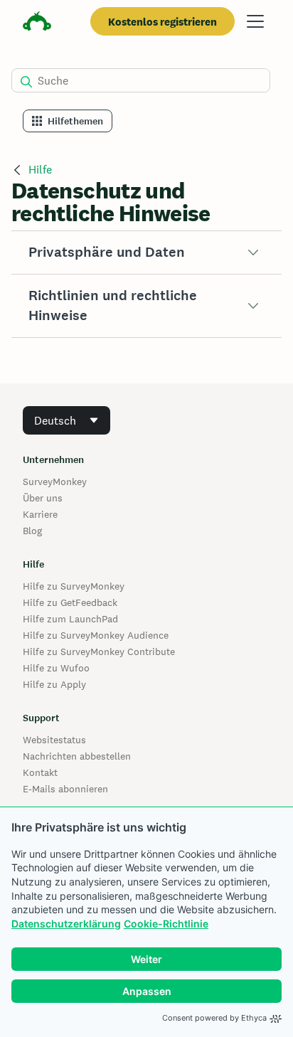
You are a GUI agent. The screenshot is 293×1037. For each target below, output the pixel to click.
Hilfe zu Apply (54, 684)
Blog (32, 530)
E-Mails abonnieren (65, 788)
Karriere (40, 514)
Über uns (43, 497)
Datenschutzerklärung (66, 924)
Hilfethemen (75, 121)
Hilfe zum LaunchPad (70, 618)
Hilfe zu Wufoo (56, 667)
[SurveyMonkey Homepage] (37, 23)
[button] (146, 252)
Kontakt (40, 772)
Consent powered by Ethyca (214, 1018)
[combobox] (66, 420)
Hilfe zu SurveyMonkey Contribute (99, 651)
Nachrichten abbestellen (77, 756)
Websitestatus (54, 739)
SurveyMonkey (55, 481)
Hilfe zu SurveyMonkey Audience (96, 635)
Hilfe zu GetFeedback (70, 602)
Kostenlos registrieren (162, 21)
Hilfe (40, 169)
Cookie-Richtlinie (166, 924)
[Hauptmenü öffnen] (255, 21)
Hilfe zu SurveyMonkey (73, 586)
